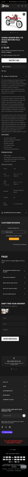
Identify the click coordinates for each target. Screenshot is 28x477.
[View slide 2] (13, 369)
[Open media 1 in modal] (24, 14)
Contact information (10, 470)
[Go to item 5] (17, 32)
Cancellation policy (18, 470)
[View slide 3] (15, 369)
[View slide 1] (11, 369)
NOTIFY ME (14, 60)
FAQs (17, 260)
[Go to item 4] (16, 32)
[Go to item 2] (12, 32)
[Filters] (2, 232)
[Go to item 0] (10, 32)
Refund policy (4, 468)
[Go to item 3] (14, 32)
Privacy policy (10, 468)
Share (4, 70)
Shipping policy (23, 468)
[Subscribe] (24, 415)
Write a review (14, 239)
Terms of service (17, 468)
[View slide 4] (16, 369)
